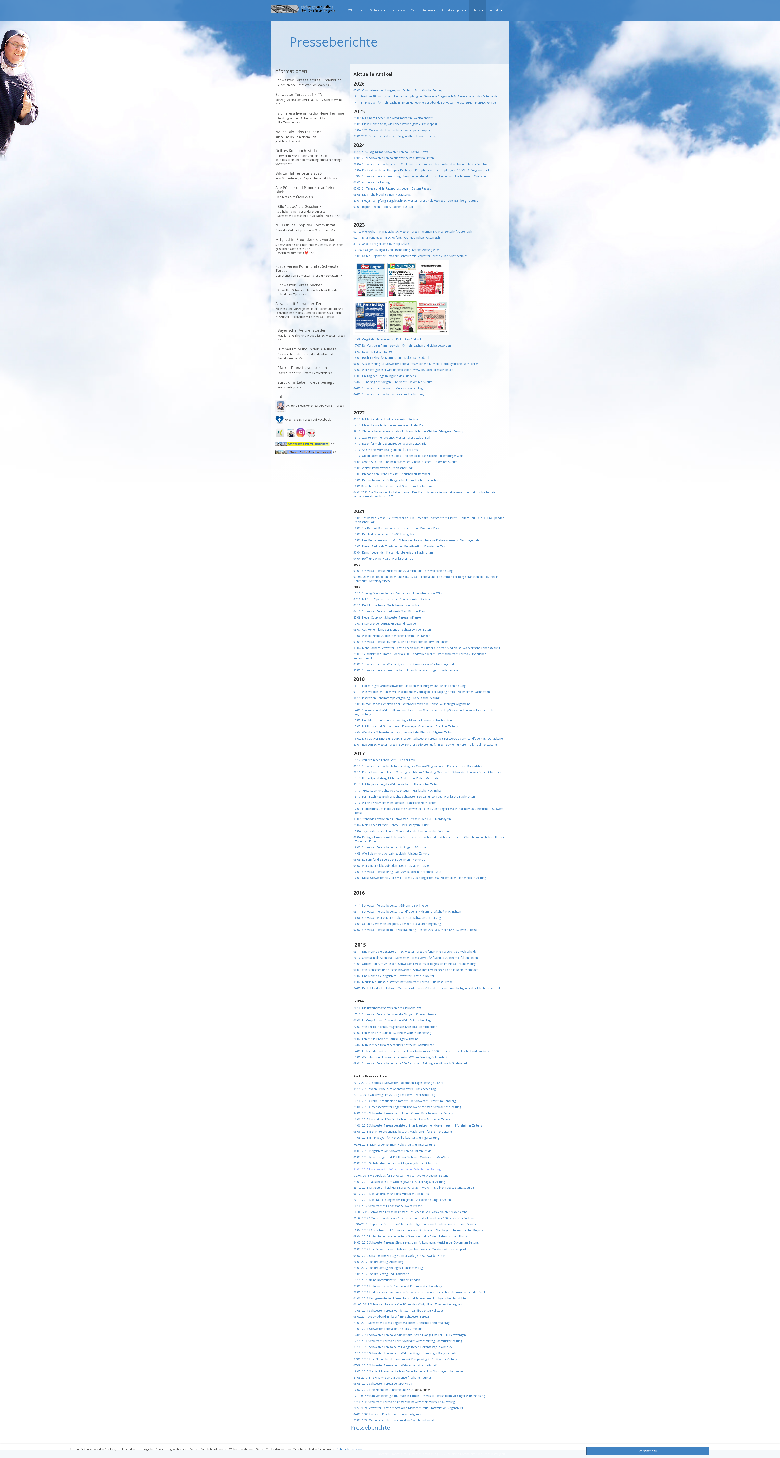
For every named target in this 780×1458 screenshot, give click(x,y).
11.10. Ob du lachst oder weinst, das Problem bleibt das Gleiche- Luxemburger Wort (408, 456)
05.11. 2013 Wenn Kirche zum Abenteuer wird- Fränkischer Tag (394, 1089)
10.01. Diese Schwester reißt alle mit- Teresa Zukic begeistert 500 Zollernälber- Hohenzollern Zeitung (419, 878)
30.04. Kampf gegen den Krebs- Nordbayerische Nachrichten (393, 552)
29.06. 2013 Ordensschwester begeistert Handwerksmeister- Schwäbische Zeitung (407, 1107)
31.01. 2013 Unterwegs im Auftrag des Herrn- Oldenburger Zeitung (397, 1169)
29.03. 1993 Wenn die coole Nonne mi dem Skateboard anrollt (394, 1420)
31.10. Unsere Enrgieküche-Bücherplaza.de (381, 244)
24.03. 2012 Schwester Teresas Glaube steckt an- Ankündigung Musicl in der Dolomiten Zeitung (416, 1242)
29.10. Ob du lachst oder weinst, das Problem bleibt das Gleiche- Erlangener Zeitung (408, 431)
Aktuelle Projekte (453, 10)
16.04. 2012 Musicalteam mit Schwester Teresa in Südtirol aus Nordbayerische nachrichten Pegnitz (418, 1230)
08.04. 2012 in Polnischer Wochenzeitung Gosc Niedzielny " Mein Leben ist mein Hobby (410, 1236)
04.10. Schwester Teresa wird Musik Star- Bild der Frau (389, 611)
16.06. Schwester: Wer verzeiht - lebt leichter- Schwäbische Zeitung (397, 918)
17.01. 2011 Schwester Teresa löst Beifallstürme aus (387, 1329)
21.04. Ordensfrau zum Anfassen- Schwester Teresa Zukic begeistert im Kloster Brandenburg (414, 964)
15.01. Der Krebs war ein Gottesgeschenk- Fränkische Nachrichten (396, 480)
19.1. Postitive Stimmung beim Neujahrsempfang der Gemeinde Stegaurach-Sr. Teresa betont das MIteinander (426, 96)
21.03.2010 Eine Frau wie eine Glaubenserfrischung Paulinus (392, 1377)
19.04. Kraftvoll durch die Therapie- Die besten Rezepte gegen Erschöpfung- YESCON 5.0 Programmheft (421, 170)
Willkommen (356, 10)
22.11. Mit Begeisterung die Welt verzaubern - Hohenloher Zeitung (397, 784)
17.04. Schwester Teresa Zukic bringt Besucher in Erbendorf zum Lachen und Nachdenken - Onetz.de (419, 176)
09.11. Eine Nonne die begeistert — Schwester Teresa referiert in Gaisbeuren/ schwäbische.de (415, 951)
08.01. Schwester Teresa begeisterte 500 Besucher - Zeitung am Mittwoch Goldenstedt (410, 1063)
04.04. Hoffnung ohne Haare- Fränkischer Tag (383, 558)
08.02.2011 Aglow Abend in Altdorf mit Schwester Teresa (391, 1316)
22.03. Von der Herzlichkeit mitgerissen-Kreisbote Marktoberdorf (395, 1027)
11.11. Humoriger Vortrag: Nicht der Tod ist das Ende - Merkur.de (396, 778)
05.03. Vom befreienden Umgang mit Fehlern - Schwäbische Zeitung (398, 90)
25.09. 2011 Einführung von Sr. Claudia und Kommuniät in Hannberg (397, 1286)
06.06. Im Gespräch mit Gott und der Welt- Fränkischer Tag (392, 1020)
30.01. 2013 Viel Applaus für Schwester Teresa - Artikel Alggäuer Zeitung (401, 1175)
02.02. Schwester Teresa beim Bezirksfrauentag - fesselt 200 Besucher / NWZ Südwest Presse (415, 930)
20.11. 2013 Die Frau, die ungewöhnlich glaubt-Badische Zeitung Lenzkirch (402, 1200)
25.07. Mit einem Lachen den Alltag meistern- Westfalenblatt (393, 118)
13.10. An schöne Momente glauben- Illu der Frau (386, 450)
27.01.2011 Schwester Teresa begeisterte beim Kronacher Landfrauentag (401, 1323)
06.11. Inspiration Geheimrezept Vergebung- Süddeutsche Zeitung (396, 698)
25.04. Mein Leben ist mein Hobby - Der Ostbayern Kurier (390, 825)
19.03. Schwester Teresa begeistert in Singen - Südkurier (390, 847)
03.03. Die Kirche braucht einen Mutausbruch (382, 194)
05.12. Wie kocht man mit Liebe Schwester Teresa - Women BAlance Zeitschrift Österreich (412, 231)
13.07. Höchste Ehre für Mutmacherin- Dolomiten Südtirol (391, 358)
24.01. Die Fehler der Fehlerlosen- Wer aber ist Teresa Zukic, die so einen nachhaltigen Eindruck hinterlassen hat (426, 988)
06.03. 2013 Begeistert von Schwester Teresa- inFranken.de (392, 1151)
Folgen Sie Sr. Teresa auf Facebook (307, 419)
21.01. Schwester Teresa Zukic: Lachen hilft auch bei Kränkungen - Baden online (405, 670)
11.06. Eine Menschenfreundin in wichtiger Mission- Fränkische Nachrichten (402, 720)
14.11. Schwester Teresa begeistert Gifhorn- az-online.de (390, 905)
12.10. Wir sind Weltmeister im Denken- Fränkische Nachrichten (395, 803)
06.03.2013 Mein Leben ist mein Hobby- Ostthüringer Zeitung (394, 1144)
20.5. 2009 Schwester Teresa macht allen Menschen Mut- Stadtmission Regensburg (408, 1408)
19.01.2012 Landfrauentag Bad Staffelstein (381, 1274)
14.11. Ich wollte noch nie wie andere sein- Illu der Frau (389, 425)
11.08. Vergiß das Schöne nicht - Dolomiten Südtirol (387, 339)
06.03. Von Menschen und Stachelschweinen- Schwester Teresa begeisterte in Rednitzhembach (415, 970)
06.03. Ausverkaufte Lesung (371, 182)
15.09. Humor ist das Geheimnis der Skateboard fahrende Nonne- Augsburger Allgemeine (411, 704)
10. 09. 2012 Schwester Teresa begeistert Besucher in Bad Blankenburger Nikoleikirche (410, 1212)
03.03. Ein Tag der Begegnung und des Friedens (384, 376)
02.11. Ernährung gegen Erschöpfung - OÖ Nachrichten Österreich (396, 237)
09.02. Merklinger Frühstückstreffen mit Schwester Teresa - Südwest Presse (403, 982)
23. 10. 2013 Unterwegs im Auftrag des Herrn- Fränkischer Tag (394, 1095)
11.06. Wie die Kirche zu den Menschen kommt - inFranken (391, 636)
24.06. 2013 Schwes (366, 1113)
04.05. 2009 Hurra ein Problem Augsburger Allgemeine (388, 1414)
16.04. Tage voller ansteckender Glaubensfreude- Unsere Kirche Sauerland (402, 831)
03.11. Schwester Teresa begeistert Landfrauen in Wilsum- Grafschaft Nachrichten (407, 911)
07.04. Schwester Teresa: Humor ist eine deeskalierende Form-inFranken (400, 642)
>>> (328, 85)
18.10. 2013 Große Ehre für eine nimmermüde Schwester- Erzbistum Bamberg (404, 1101)
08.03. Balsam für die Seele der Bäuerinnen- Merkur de (389, 859)
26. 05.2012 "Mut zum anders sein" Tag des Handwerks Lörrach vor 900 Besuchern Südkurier (415, 1218)
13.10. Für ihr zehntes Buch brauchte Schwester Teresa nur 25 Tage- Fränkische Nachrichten (414, 796)
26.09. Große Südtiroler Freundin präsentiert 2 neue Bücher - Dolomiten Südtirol (405, 462)
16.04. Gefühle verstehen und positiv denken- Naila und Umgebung (397, 924)
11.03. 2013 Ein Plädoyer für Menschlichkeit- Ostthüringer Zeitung (396, 1138)
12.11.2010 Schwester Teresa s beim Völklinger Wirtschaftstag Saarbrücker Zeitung (407, 1341)
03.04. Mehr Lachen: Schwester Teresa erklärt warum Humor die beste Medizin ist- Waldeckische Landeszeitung (426, 648)
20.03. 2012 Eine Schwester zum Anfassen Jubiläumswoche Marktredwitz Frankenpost (409, 1249)
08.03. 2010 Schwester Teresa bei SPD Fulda (382, 1383)
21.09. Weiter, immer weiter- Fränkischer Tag (383, 468)
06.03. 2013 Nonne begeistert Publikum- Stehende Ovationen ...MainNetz (401, 1157)
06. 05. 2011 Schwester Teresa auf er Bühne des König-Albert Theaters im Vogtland (408, 1304)
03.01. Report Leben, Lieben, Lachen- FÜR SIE (383, 207)
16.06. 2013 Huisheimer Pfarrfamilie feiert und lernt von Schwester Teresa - (402, 1119)
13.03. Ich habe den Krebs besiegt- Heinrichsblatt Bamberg (391, 474)
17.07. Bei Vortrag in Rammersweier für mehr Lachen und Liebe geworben (402, 345)
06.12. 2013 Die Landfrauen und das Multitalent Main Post (391, 1194)
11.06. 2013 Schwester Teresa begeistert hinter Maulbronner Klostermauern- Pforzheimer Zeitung (417, 1125)
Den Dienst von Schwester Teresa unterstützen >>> (309, 275)
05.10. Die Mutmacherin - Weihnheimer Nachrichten (387, 605)
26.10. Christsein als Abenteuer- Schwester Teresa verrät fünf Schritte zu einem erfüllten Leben (415, 958)
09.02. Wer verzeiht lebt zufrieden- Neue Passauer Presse (391, 866)
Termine (397, 10)
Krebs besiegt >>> (289, 387)
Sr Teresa (376, 10)
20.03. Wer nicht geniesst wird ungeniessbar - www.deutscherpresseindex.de (403, 370)
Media (476, 10)
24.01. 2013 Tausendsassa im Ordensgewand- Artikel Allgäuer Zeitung (399, 1182)
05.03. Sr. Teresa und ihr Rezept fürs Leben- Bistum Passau (392, 188)
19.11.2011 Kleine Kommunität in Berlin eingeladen (386, 1280)
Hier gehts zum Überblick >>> (294, 197)
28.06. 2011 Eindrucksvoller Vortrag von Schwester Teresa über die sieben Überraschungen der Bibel (419, 1292)
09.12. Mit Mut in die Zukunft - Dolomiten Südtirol (385, 419)
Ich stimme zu (648, 1451)
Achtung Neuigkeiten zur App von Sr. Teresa (315, 405)
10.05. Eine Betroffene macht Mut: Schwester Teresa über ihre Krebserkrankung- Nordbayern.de (416, 540)
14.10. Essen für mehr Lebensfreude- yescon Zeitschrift (389, 443)
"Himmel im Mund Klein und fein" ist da (301, 156)
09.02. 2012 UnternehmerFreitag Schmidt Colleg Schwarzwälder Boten (399, 1256)
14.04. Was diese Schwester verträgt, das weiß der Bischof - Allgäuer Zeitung (403, 732)
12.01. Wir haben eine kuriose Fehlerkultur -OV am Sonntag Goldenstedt (400, 1057)
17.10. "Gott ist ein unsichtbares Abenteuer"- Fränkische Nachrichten (398, 790)
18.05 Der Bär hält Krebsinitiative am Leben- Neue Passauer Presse (397, 528)
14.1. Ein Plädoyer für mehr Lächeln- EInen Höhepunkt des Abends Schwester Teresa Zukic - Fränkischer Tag (424, 102)
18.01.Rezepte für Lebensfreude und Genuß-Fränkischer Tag (392, 486)
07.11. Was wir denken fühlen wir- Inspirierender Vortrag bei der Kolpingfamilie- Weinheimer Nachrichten (421, 692)
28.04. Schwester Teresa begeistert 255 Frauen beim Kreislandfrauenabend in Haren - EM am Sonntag (420, 164)
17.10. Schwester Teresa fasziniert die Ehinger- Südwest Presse (394, 1014)
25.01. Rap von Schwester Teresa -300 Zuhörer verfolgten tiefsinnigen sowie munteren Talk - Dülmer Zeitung (425, 744)
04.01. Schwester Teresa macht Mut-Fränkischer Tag (388, 388)
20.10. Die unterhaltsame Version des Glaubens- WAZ (388, 1008)
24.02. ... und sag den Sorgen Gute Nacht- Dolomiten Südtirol (393, 382)
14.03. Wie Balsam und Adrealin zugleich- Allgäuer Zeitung (391, 853)
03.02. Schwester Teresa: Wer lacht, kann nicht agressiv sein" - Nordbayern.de (404, 664)
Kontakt (495, 10)
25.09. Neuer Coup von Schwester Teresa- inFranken (387, 617)
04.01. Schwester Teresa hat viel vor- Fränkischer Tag (388, 394)
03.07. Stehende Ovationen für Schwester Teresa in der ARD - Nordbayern (402, 819)
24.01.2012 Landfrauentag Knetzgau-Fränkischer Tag (388, 1268)
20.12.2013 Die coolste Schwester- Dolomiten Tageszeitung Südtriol (398, 1083)
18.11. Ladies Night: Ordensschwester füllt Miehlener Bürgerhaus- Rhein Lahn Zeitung (409, 686)
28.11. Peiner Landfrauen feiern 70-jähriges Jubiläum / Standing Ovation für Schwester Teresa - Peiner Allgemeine (427, 772)
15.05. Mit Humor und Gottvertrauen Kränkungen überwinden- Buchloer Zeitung (405, 726)
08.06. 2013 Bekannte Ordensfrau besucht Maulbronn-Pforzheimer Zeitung (402, 1131)
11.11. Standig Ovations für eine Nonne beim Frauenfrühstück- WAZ (398, 593)
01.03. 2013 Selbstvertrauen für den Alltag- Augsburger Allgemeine (396, 1163)
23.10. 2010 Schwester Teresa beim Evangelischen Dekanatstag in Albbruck (402, 1347)
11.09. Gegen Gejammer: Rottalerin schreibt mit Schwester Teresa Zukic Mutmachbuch (410, 256)
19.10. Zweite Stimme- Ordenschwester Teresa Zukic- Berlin (392, 437)
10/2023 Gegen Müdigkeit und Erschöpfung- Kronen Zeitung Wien (396, 250)
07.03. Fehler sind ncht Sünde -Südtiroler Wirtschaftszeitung (392, 1033)
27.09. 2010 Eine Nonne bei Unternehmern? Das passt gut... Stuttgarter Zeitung (405, 1359)
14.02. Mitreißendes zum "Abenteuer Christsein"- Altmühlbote (394, 1045)
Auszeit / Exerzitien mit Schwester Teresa (307, 317)
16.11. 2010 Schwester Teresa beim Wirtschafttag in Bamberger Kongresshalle (405, 1353)
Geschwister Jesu (422, 10)
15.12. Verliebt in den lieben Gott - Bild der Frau (384, 760)
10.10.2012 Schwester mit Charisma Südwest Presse (387, 1206)
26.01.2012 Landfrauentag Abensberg (378, 1262)
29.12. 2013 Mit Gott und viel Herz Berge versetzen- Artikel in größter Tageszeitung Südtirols (414, 1187)
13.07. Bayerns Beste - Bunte (373, 351)
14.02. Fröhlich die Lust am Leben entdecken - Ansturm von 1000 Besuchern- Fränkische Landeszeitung (421, 1051)
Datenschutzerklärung (350, 1449)
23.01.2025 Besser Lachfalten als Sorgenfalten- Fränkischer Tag (395, 136)
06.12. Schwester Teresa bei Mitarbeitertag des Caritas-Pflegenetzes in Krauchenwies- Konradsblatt (418, 766)
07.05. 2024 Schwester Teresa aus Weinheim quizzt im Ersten (393, 158)
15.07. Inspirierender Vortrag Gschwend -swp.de (384, 623)
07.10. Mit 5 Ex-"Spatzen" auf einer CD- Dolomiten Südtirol (392, 599)
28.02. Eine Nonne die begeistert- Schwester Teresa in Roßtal (393, 976)
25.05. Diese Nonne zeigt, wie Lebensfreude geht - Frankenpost (395, 124)
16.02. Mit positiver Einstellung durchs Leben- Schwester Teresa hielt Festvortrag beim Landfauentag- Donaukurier (428, 738)
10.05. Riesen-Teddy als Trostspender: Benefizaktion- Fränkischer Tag (399, 546)
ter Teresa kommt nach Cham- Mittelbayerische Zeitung (416, 1113)
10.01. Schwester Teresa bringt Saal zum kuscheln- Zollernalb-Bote (397, 872)
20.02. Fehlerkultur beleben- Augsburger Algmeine (385, 1039)
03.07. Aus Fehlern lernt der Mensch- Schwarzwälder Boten (392, 630)
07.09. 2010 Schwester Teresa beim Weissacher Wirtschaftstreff (395, 1365)
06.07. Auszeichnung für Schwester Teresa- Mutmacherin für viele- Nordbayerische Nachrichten (416, 364)
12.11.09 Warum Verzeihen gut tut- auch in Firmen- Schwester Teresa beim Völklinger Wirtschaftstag (419, 1396)
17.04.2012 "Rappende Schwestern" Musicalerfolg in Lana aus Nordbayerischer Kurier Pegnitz (414, 1224)
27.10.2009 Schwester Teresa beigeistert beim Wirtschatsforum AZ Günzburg (404, 1402)
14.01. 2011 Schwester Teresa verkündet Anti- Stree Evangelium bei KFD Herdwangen (409, 1335)
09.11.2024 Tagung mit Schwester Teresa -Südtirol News (390, 152)
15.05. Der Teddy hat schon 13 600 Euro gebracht (386, 534)
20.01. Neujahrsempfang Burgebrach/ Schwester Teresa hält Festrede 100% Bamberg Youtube (415, 201)
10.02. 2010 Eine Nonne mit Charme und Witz (383, 1390)
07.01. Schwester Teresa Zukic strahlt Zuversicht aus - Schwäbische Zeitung (403, 571)
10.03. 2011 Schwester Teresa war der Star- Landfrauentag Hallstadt (398, 1310)
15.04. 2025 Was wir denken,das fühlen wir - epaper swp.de (392, 130)
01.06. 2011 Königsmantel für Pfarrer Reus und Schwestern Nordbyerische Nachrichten (410, 1298)
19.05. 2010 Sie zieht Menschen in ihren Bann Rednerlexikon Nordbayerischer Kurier (408, 1371)
